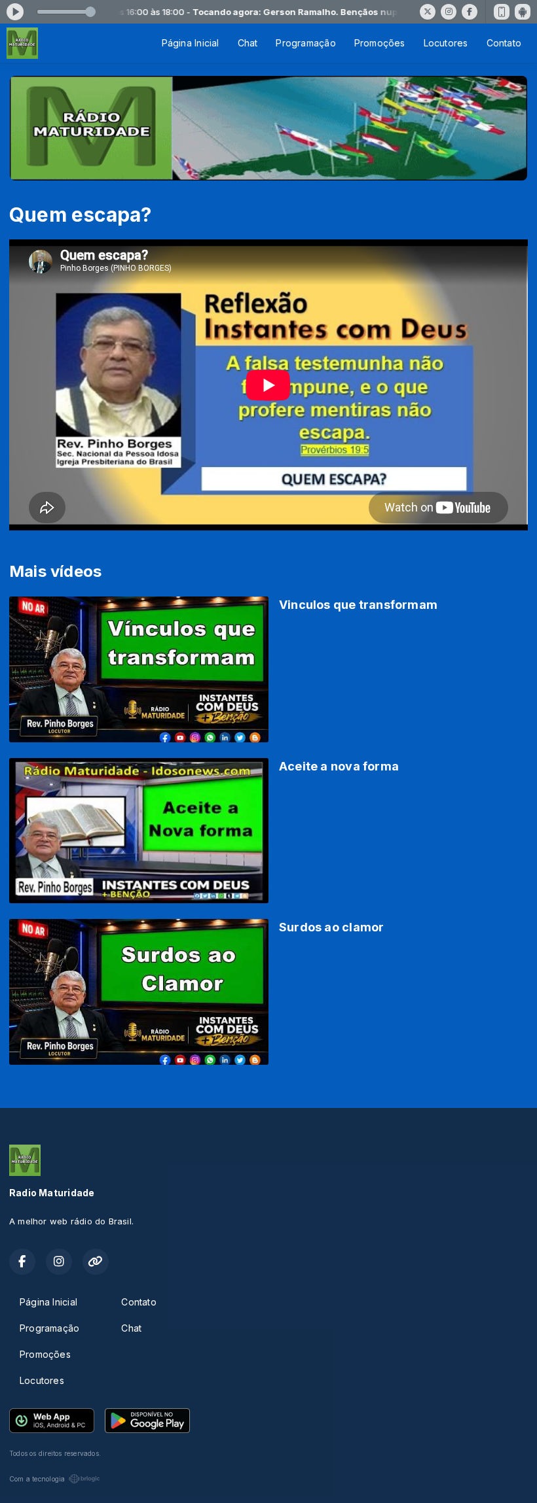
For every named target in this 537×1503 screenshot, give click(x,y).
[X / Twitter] (427, 12)
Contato (504, 42)
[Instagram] (448, 12)
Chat (248, 42)
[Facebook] (469, 12)
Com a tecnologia (37, 1479)
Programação (305, 42)
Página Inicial (190, 42)
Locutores (446, 42)
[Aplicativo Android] (522, 12)
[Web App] (501, 12)
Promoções (379, 42)
